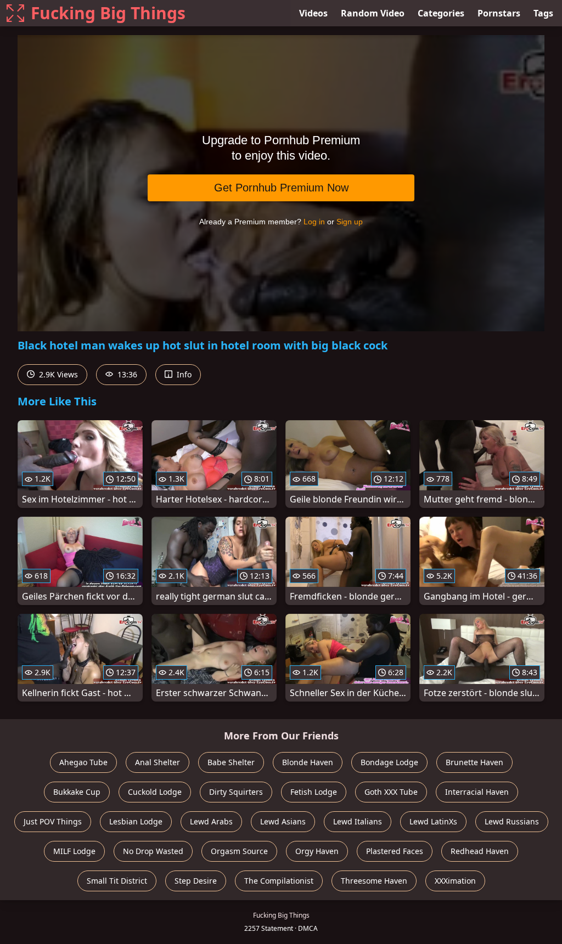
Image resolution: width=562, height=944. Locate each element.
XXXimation (455, 880)
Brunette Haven (474, 762)
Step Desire (196, 880)
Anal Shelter (157, 762)
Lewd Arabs (211, 821)
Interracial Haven (477, 792)
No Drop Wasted (153, 851)
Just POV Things (53, 821)
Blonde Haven (307, 762)
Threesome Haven (374, 880)
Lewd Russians (512, 821)
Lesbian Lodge (135, 821)
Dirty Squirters (236, 792)
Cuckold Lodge (155, 792)
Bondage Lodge (389, 762)
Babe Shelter (231, 762)
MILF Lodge (74, 851)
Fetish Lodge (313, 792)
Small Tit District (117, 880)
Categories (441, 13)
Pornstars (498, 13)
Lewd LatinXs (433, 821)
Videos (313, 13)
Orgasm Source (239, 851)
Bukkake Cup (76, 792)
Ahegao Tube (83, 762)
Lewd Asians (283, 821)
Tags (543, 13)
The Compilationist (278, 880)
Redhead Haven (480, 851)
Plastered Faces (394, 851)
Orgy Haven (317, 851)
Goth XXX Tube (391, 792)
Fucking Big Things (108, 13)
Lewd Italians (357, 821)
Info (183, 374)
